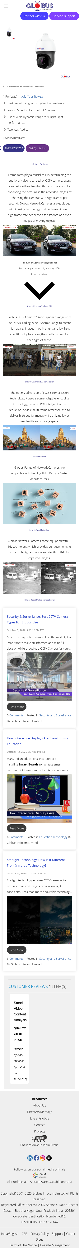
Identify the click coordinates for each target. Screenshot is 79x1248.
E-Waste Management (55, 1245)
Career (70, 1234)
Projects (39, 1131)
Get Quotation (37, 148)
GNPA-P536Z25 (13, 148)
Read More (17, 707)
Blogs (39, 1239)
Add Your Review (32, 96)
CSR (24, 1234)
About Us (39, 1105)
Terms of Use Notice (23, 1245)
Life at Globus (39, 1118)
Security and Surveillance (55, 715)
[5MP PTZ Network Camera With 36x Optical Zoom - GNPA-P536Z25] (9, 32)
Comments (16, 715)
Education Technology (53, 837)
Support (57, 1234)
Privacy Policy (39, 1234)
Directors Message (39, 1112)
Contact (39, 1125)
